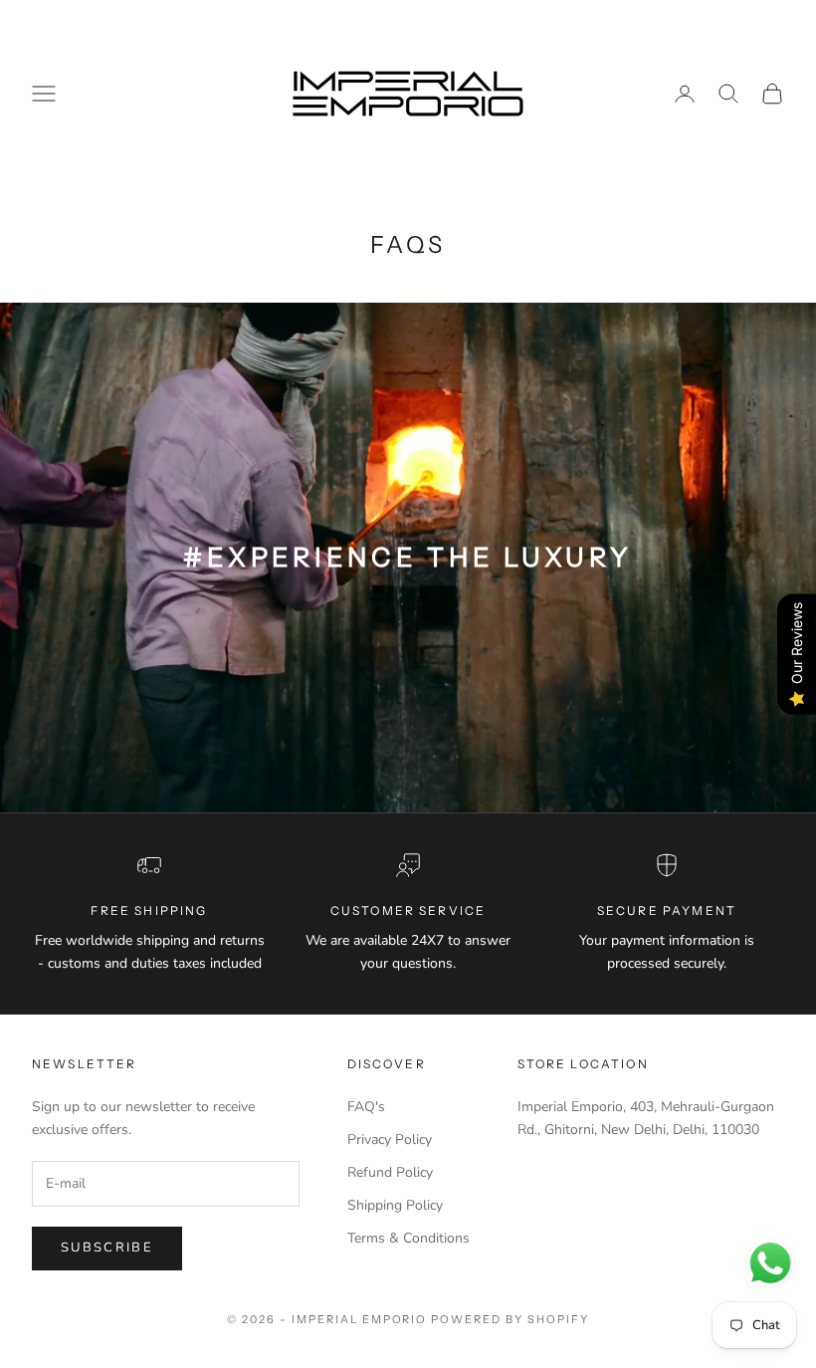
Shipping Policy (395, 1205)
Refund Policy (390, 1172)
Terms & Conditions (408, 1238)
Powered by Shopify (510, 1319)
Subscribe (107, 1247)
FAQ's (366, 1106)
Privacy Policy (389, 1139)
